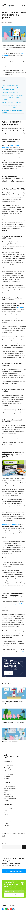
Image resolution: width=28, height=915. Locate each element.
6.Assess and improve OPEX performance (12, 107)
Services (6, 815)
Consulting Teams (8, 774)
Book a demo (7, 819)
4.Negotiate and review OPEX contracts (11, 102)
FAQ (5, 812)
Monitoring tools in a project (10, 742)
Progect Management (9, 786)
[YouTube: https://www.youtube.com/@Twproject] (11, 909)
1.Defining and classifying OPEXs (10, 92)
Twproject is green (8, 821)
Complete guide (8, 808)
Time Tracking (7, 794)
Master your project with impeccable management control (12, 702)
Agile (5, 792)
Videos (5, 810)
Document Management (10, 798)
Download (6, 825)
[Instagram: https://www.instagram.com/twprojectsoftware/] (8, 909)
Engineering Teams (9, 770)
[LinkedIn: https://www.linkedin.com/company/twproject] (13, 909)
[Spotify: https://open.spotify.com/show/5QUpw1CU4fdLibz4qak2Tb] (6, 909)
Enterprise (6, 800)
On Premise (7, 776)
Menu (23, 5)
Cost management (6, 22)
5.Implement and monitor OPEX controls (11, 105)
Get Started (14, 871)
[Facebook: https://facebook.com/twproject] (3, 909)
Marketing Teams (8, 768)
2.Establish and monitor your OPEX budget (12, 95)
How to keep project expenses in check (13, 722)
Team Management (9, 790)
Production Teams (8, 766)
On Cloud (6, 778)
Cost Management (8, 796)
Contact (6, 817)
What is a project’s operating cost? (10, 85)
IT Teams (6, 772)
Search (4, 844)
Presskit (6, 823)
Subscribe (14, 895)
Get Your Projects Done (10, 788)
